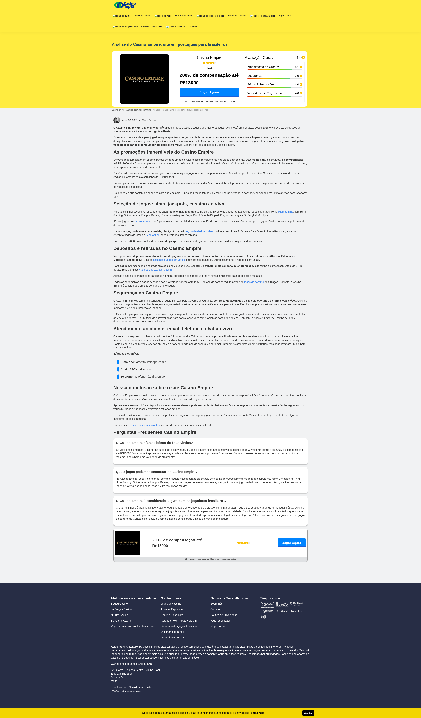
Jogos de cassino (171, 603)
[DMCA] (282, 603)
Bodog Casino (119, 603)
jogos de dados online (199, 231)
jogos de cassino (254, 282)
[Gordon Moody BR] (267, 611)
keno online (153, 235)
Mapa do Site (218, 626)
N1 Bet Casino (119, 615)
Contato (215, 609)
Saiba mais (257, 712)
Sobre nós (216, 603)
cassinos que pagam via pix (169, 259)
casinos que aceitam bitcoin (155, 269)
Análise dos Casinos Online (138, 110)
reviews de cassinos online (145, 425)
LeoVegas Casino (121, 609)
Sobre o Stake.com (172, 615)
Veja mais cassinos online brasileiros (132, 626)
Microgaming (285, 211)
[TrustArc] (296, 611)
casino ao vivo (142, 221)
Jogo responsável (220, 620)
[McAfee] (296, 603)
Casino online (118, 110)
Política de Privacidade (223, 615)
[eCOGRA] (282, 611)
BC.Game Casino (121, 620)
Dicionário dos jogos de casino (179, 626)
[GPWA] (267, 603)
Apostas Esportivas (172, 609)
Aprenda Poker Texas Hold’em (179, 620)
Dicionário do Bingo (172, 631)
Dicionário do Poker (172, 637)
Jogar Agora (209, 92)
